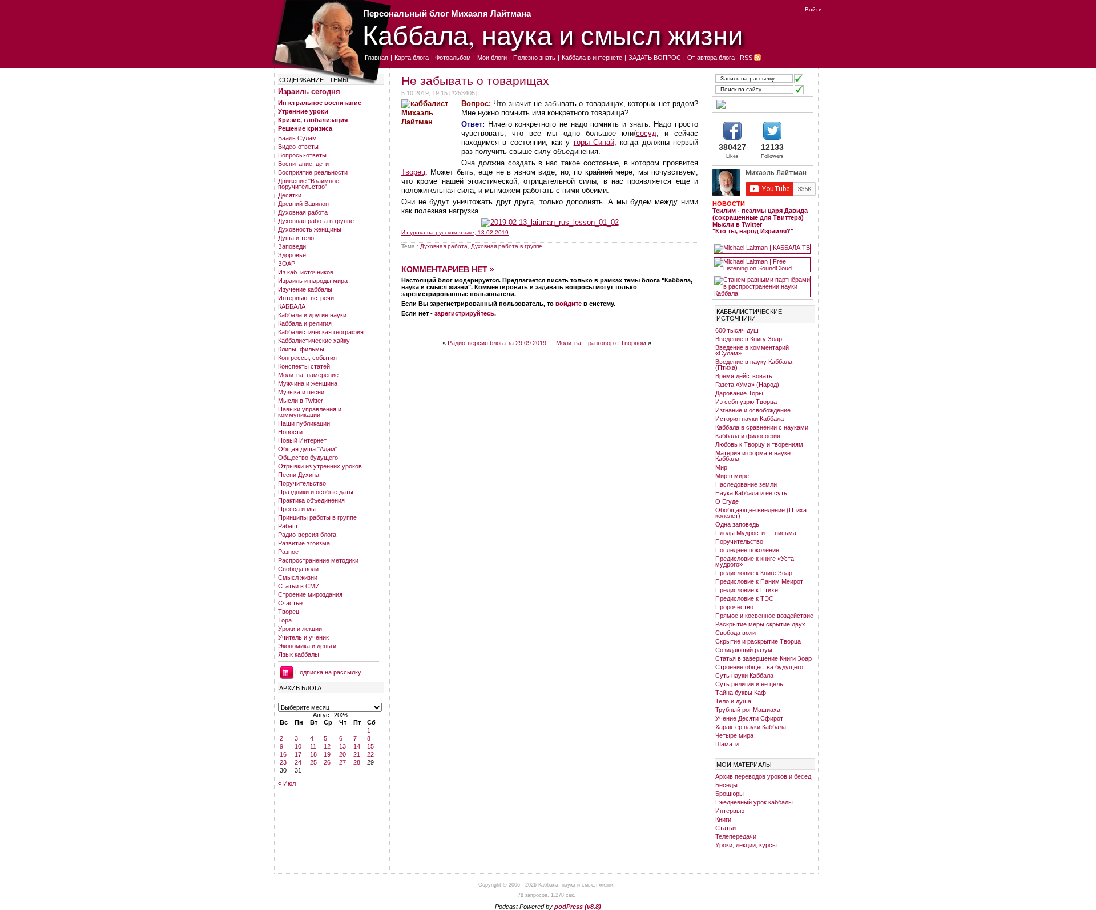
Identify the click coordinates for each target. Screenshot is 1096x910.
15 (370, 746)
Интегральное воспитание (319, 102)
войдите (568, 303)
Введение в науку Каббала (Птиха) (753, 364)
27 (342, 762)
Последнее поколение (747, 550)
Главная (376, 57)
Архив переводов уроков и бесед (763, 776)
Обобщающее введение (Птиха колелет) (761, 513)
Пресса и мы (297, 508)
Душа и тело (296, 237)
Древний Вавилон (303, 203)
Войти (813, 9)
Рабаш (287, 526)
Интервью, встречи (306, 297)
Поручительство (302, 483)
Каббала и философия (747, 436)
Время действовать (743, 376)
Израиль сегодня (309, 91)
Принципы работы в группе (317, 517)
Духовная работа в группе (316, 220)
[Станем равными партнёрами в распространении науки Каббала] (762, 286)
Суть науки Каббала (744, 675)
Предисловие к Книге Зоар (753, 573)
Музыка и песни (301, 392)
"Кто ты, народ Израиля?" (752, 231)
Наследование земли (746, 484)
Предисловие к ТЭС (744, 598)
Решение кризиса (305, 128)
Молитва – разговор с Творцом (601, 342)
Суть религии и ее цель (749, 684)
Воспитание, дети (303, 163)
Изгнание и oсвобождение (753, 410)
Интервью (729, 811)
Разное (288, 551)
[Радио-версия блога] (762, 104)
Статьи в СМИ (299, 586)
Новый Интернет (302, 440)
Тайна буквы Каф (740, 692)
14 (356, 746)
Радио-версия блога (307, 534)
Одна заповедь (737, 524)
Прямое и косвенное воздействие (764, 615)
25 (313, 762)
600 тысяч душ (737, 330)
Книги (723, 819)
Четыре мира (734, 735)
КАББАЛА (291, 306)
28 (356, 762)
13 (342, 746)
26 (327, 762)
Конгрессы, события (307, 357)
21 (356, 754)
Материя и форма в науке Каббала (753, 456)
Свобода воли (298, 568)
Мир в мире (732, 476)
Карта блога (411, 57)
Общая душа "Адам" (307, 449)
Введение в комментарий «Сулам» (752, 350)
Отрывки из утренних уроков (320, 466)
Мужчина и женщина (307, 383)
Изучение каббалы (305, 289)
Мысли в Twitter (300, 400)
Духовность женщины (309, 229)
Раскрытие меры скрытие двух (760, 624)
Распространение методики (318, 560)
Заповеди (292, 246)
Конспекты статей (304, 366)
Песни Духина (298, 474)
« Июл (287, 783)
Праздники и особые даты (315, 491)
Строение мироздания (310, 594)
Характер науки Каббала (750, 727)
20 (342, 754)
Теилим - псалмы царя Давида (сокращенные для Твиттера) (760, 214)
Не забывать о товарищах (475, 80)
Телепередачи (735, 836)
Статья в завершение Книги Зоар (763, 658)
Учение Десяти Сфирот (749, 718)
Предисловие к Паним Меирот (759, 581)
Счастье (290, 603)
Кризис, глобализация (313, 119)
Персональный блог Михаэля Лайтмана (447, 13)
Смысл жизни (297, 577)
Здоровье (292, 255)
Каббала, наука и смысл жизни (552, 34)
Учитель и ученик (303, 637)
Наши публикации (304, 423)
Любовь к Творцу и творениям (759, 444)
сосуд (646, 133)
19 (327, 754)
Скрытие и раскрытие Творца (758, 641)
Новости (290, 431)
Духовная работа (303, 212)
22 (370, 754)
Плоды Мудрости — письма (755, 533)
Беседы (726, 785)
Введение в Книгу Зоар (748, 339)
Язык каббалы (298, 654)
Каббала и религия (305, 323)
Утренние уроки (303, 111)
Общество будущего (308, 457)
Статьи (725, 828)
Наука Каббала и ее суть (751, 493)
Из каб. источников (305, 272)
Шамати (727, 744)
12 (327, 746)
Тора (285, 620)
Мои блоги (492, 57)
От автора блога (711, 57)
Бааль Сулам (297, 138)
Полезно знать (534, 57)
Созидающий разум (743, 650)
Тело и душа (733, 701)
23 (283, 762)
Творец (288, 611)
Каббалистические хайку (314, 340)
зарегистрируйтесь (464, 313)
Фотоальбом (453, 57)
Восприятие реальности (313, 172)
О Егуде (727, 501)
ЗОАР (286, 263)
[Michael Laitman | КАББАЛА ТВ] (762, 249)
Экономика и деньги (307, 645)
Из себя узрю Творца (746, 402)
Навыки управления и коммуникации (309, 412)
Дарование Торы (739, 393)
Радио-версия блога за (497, 342)
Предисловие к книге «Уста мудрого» (754, 561)
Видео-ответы (298, 146)
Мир (721, 467)
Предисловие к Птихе (746, 590)
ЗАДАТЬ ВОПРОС (654, 57)
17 (298, 754)
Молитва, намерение (308, 374)
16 (283, 754)
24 (298, 762)
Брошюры (729, 793)
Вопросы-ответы (302, 155)
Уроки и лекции (300, 628)
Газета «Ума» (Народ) (747, 384)
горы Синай (594, 142)
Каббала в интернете (592, 57)
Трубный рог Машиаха (747, 710)
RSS (746, 57)
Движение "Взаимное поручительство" (308, 183)
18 (313, 754)
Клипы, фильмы (301, 349)
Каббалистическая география (321, 332)
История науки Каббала (749, 419)
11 (313, 746)
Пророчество (734, 607)
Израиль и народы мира (313, 280)
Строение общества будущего (759, 667)
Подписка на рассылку (328, 672)
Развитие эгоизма (304, 543)
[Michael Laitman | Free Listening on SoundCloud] (762, 264)
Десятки (289, 195)
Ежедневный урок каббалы (754, 802)
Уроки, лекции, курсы (746, 845)
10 (298, 746)
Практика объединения (311, 500)
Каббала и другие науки (312, 315)
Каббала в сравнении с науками (761, 427)
